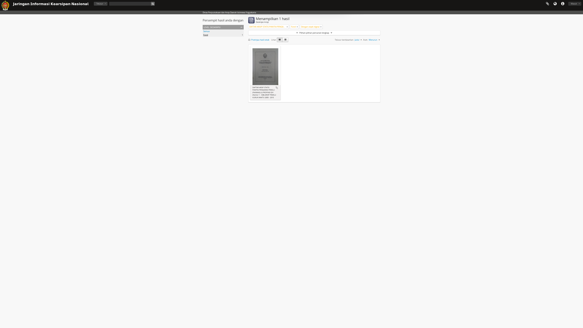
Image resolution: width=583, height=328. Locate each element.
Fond (205, 35)
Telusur (99, 3)
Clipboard (547, 4)
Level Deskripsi (212, 27)
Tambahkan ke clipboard (276, 87)
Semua (206, 31)
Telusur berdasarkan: (344, 39)
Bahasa (555, 4)
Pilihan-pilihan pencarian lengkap (314, 32)
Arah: (365, 39)
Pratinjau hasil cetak (260, 39)
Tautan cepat (562, 4)
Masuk (574, 3)
